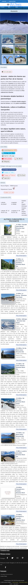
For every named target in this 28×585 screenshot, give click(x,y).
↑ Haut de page (15, 582)
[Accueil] (14, 4)
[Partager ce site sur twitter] (12, 558)
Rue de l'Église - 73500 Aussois (9, 185)
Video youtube (8, 158)
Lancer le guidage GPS (10, 150)
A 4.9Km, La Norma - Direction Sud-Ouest (21, 295)
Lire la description (8, 71)
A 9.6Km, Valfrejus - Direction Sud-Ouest (21, 320)
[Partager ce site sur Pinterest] (22, 558)
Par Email (22, 175)
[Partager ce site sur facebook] (7, 558)
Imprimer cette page (9, 156)
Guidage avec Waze (9, 153)
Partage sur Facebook (10, 169)
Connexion (4, 1)
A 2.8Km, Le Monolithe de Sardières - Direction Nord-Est (20, 262)
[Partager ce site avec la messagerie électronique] (17, 558)
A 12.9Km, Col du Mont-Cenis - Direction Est (21, 350)
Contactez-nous (4, 550)
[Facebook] (5, 567)
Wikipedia (6, 161)
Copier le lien (7, 178)
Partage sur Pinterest (9, 175)
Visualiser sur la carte (9, 192)
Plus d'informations (21, 255)
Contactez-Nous (12, 1)
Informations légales (23, 582)
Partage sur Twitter (9, 172)
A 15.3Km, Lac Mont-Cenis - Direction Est (20, 434)
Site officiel (19, 158)
